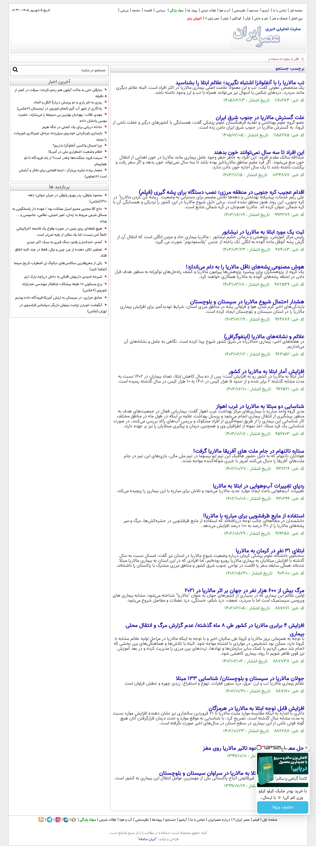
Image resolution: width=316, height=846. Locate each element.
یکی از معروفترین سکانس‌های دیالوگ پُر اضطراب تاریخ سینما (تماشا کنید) (60, 266)
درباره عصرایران (219, 820)
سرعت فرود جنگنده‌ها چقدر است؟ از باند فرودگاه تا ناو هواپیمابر (65, 161)
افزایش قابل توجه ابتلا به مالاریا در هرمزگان (256, 708)
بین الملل (296, 18)
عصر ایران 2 (212, 18)
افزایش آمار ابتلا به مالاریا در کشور (266, 371)
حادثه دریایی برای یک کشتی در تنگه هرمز (72, 127)
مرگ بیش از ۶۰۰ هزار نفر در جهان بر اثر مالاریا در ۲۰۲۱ (244, 591)
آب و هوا (224, 10)
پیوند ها (192, 10)
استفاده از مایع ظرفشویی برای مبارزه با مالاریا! (253, 516)
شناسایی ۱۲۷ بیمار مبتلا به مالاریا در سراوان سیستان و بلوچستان (231, 773)
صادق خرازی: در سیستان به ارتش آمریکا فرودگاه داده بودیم (58, 298)
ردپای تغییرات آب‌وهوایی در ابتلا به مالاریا (258, 486)
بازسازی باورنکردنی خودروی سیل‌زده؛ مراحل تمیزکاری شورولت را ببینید (60, 136)
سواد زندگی (177, 10)
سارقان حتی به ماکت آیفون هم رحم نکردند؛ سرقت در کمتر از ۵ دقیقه (61, 93)
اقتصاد (148, 10)
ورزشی (124, 10)
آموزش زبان (194, 18)
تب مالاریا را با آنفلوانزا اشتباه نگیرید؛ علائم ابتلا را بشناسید (240, 83)
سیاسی (160, 10)
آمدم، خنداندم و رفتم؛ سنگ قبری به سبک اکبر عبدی (64, 242)
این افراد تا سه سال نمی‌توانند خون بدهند (259, 152)
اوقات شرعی (208, 10)
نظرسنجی (240, 10)
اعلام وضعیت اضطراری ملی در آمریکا (75, 152)
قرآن (247, 18)
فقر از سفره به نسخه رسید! (281, 59)
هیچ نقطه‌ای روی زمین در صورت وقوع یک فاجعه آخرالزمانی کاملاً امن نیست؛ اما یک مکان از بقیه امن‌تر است (61, 232)
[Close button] (306, 747)
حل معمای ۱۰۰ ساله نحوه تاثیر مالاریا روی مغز (253, 748)
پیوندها (157, 820)
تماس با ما (279, 10)
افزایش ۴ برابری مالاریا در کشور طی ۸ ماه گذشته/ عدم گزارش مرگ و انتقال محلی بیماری (215, 629)
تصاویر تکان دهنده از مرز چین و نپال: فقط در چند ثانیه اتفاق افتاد (61, 253)
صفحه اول (296, 10)
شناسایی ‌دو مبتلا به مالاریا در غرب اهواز (260, 406)
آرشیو (265, 10)
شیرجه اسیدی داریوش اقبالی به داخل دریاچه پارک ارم (63, 277)
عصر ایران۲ (241, 820)
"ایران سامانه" (147, 839)
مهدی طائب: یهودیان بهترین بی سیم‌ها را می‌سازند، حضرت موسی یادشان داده (62, 118)
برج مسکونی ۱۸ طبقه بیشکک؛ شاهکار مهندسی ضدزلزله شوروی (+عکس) (64, 287)
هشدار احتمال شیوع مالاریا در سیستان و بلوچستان (247, 302)
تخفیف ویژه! (282, 807)
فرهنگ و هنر (279, 18)
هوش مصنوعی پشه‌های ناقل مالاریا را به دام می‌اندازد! (245, 267)
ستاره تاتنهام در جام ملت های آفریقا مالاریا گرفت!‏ (248, 451)
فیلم (225, 18)
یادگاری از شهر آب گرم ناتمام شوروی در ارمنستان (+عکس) (59, 108)
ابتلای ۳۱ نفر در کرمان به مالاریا (270, 551)
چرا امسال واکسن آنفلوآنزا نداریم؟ (77, 145)
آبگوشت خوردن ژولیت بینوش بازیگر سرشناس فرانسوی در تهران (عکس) (63, 308)
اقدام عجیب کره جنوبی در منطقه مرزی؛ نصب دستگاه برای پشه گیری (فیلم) (221, 192)
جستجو (254, 10)
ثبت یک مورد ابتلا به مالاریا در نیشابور (263, 232)
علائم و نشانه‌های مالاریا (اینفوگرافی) (264, 337)
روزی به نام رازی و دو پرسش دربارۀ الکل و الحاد (68, 102)
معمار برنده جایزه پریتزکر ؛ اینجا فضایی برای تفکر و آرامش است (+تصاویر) (63, 173)
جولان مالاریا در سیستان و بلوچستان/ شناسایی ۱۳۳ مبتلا (240, 678)
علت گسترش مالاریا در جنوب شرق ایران (260, 118)
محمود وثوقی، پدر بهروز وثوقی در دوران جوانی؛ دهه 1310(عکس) (67, 198)
